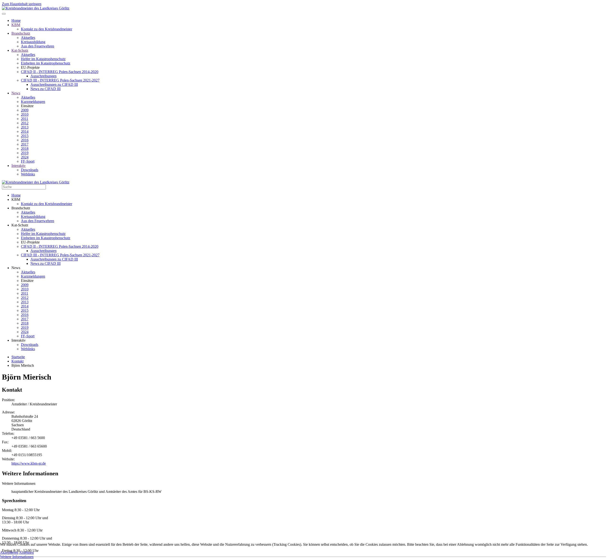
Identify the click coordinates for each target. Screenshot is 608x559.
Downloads (29, 170)
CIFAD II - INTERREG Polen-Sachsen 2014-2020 (59, 72)
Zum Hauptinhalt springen (21, 4)
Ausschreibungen (43, 76)
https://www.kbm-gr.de (28, 463)
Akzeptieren (9, 552)
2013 (24, 127)
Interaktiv (18, 166)
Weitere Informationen (16, 557)
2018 (24, 149)
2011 (24, 119)
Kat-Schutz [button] (19, 225)
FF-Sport (27, 161)
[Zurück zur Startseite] (35, 8)
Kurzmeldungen (33, 102)
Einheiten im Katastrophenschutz (45, 63)
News (15, 93)
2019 (24, 153)
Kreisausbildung (33, 42)
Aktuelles (28, 38)
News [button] (15, 268)
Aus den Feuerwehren (37, 46)
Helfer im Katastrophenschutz (43, 59)
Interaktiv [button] (18, 340)
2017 (24, 144)
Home (16, 20)
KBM (15, 25)
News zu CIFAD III (45, 89)
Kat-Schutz (19, 50)
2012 (24, 123)
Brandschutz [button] (20, 208)
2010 (24, 114)
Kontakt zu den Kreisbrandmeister (46, 29)
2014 (24, 131)
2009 (24, 110)
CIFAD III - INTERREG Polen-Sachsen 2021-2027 (60, 80)
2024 (24, 157)
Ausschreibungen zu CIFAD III (54, 84)
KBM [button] (15, 199)
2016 (24, 140)
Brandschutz (20, 33)
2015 (24, 136)
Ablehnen (26, 552)
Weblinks (28, 174)
